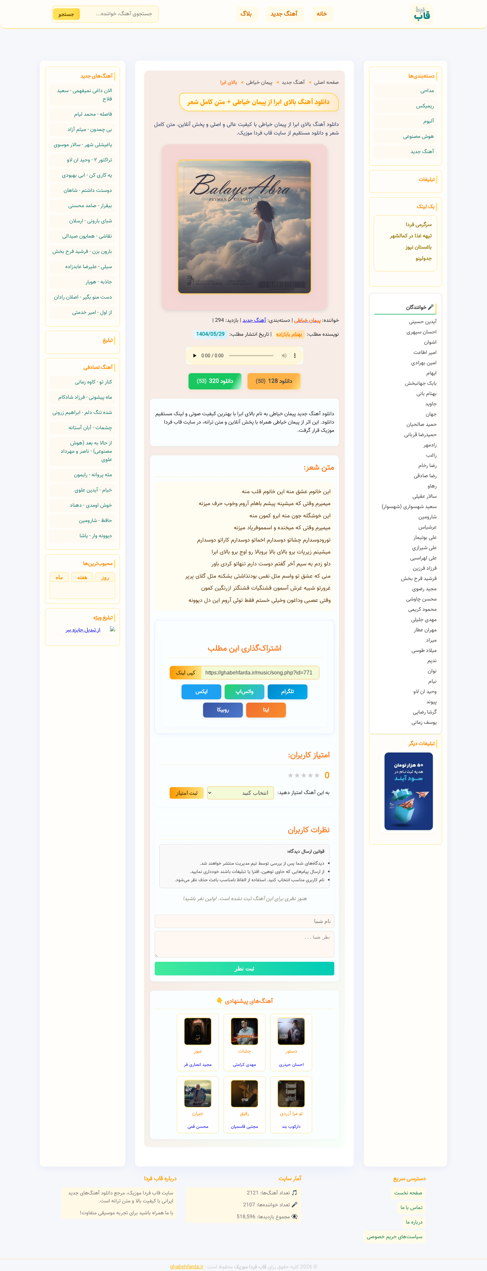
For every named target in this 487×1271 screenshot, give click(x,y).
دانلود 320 (215, 381)
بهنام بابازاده (289, 334)
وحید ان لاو (425, 692)
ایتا (266, 710)
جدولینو (424, 259)
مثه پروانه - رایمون (93, 475)
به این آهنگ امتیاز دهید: (303, 793)
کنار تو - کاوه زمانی (93, 382)
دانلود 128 (274, 381)
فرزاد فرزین (425, 568)
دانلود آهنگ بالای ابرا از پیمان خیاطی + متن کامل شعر (258, 102)
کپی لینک (185, 672)
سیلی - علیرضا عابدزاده (88, 267)
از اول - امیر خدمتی (92, 313)
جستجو (66, 14)
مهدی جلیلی (424, 620)
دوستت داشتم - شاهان (88, 191)
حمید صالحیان (421, 425)
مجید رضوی (424, 589)
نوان (432, 671)
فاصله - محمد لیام (93, 114)
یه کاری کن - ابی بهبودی (87, 175)
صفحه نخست (408, 1193)
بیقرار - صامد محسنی (90, 206)
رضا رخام (427, 466)
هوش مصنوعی (418, 137)
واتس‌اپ (244, 692)
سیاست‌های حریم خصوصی (394, 1237)
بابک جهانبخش (421, 383)
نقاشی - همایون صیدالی (87, 236)
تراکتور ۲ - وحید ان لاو (89, 160)
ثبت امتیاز (186, 793)
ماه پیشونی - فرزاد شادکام (85, 397)
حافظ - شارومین (95, 521)
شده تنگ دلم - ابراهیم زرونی (82, 413)
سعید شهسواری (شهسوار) (409, 507)
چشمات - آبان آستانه (90, 428)
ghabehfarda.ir (186, 1267)
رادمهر (430, 445)
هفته (82, 577)
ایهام (431, 373)
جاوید (431, 404)
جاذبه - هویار (98, 282)
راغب (431, 455)
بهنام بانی (426, 394)
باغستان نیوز (419, 247)
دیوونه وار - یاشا (96, 536)
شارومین (427, 517)
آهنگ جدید (284, 14)
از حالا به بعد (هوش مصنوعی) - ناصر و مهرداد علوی (86, 451)
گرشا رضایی (425, 712)
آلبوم (428, 121)
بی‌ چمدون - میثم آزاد (90, 130)
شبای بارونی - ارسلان (90, 221)
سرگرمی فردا (419, 225)
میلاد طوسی (424, 651)
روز (105, 577)
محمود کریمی (422, 610)
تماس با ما (411, 1208)
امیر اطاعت (425, 353)
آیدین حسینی (423, 322)
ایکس (201, 692)
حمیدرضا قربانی (420, 435)
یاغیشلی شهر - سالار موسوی (83, 145)
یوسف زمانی (424, 723)
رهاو (432, 486)
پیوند (431, 702)
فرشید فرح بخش (419, 579)
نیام (432, 681)
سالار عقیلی (424, 496)
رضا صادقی (425, 476)
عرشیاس (427, 527)
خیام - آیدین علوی (93, 490)
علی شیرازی (424, 548)
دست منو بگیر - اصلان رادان (83, 297)
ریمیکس (425, 106)
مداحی (427, 91)
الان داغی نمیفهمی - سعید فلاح (84, 95)
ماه (59, 577)
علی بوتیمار (425, 538)
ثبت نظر (244, 968)
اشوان (430, 342)
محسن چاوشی (421, 599)
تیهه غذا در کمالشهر (411, 236)
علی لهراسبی (423, 558)
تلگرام (287, 692)
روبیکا (223, 710)
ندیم (432, 661)
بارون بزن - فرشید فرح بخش (82, 252)
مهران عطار (425, 630)
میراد (431, 640)
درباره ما (414, 1222)
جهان (431, 414)
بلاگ (246, 14)
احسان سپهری (421, 332)
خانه (322, 14)
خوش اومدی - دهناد (91, 505)
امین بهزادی (424, 363)
